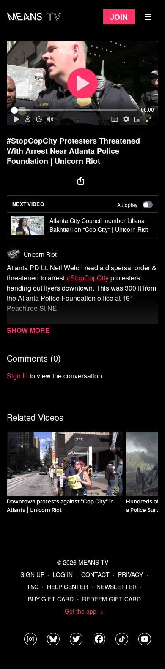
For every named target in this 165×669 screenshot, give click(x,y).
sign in (17, 376)
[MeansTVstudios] (53, 639)
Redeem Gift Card (111, 599)
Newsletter (116, 586)
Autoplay (127, 204)
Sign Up (32, 574)
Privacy (130, 574)
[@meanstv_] (122, 639)
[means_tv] (30, 639)
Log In (63, 574)
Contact (95, 574)
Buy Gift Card (51, 599)
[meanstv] (99, 639)
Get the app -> (84, 611)
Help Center (67, 586)
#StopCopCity (87, 278)
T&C (32, 586)
